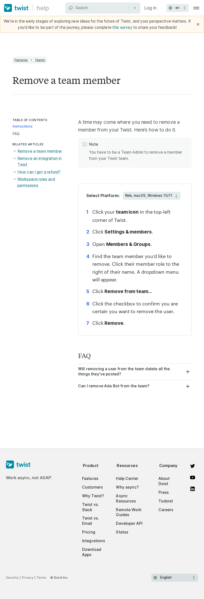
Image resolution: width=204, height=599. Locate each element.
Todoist (165, 501)
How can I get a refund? (38, 172)
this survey (122, 27)
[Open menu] (196, 8)
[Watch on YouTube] (192, 477)
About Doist (164, 481)
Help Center (127, 478)
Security (12, 577)
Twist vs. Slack (90, 507)
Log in (150, 7)
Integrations (93, 540)
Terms (41, 577)
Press (163, 492)
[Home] (26, 8)
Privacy (27, 577)
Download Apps (91, 552)
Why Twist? (93, 496)
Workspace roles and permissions (36, 182)
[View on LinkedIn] (192, 488)
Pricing (88, 532)
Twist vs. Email (90, 521)
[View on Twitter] (192, 466)
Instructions (22, 126)
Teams (40, 60)
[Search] (134, 8)
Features (21, 60)
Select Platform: (103, 195)
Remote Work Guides (129, 512)
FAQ (15, 134)
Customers (92, 487)
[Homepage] (29, 465)
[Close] (198, 24)
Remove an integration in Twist (39, 161)
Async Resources (126, 498)
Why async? (127, 487)
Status (122, 532)
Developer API (129, 523)
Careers (165, 509)
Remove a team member (39, 151)
